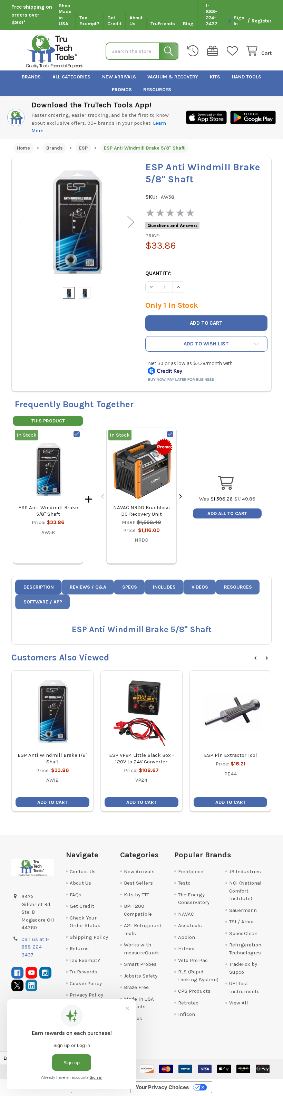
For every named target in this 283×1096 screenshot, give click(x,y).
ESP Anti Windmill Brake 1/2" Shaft (52, 758)
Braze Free (136, 987)
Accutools (190, 925)
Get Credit (114, 21)
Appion (186, 937)
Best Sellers (138, 883)
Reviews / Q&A (88, 587)
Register (262, 21)
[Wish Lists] (234, 51)
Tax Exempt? (89, 21)
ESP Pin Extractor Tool (230, 755)
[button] (206, 344)
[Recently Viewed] (194, 51)
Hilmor (186, 948)
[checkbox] (77, 434)
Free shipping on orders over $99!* (31, 15)
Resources (157, 90)
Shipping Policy (89, 937)
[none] (77, 222)
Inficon (186, 1014)
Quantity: (158, 273)
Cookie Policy (86, 983)
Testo (184, 883)
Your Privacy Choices (162, 1087)
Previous (22, 221)
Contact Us (83, 871)
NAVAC (186, 914)
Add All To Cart (227, 513)
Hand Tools (246, 77)
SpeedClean (243, 933)
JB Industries (245, 871)
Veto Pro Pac (193, 960)
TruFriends (162, 24)
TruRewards (83, 972)
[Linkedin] (32, 986)
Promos (122, 90)
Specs (129, 587)
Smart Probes (140, 964)
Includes (164, 587)
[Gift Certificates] (214, 51)
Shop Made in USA (65, 15)
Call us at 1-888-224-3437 (35, 947)
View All (238, 1003)
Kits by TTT (136, 895)
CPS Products (194, 991)
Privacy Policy (86, 995)
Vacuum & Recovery (172, 77)
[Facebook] (17, 973)
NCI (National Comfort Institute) (245, 891)
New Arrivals (119, 77)
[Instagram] (45, 973)
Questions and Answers (172, 225)
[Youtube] (32, 973)
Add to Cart (52, 802)
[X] (17, 986)
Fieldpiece (190, 871)
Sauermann (243, 910)
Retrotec (188, 1003)
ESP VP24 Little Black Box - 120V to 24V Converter (141, 758)
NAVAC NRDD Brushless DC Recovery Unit (141, 510)
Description (38, 587)
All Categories (71, 77)
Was (216, 499)
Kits (215, 77)
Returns (79, 948)
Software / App (42, 602)
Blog (188, 24)
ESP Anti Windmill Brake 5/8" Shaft (48, 510)
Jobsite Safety (140, 976)
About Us (136, 21)
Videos (200, 587)
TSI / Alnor (241, 921)
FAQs (75, 895)
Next (131, 221)
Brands (31, 77)
